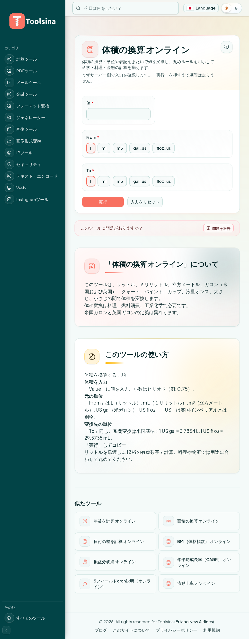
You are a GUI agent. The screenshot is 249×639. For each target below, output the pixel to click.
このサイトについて (131, 630)
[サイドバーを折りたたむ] (6, 630)
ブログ (101, 630)
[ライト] (227, 8)
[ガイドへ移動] (226, 47)
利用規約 (211, 630)
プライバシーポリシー (176, 630)
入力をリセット (145, 201)
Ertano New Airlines (194, 621)
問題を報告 (221, 228)
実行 (103, 201)
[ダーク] (236, 8)
